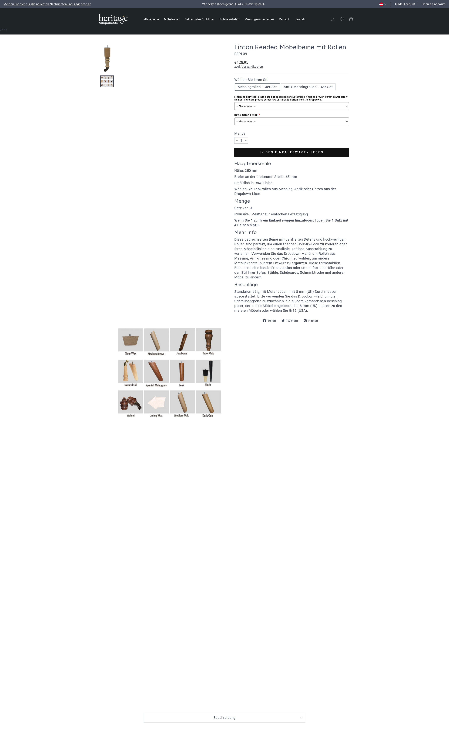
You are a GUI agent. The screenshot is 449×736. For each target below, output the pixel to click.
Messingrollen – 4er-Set (257, 87)
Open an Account (434, 4)
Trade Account (405, 4)
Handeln (300, 19)
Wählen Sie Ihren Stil (251, 80)
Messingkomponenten (259, 19)
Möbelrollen (172, 19)
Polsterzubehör (229, 19)
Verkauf (284, 19)
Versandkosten (252, 66)
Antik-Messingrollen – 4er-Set (308, 87)
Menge (240, 133)
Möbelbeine (151, 19)
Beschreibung (224, 718)
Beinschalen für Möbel (200, 19)
